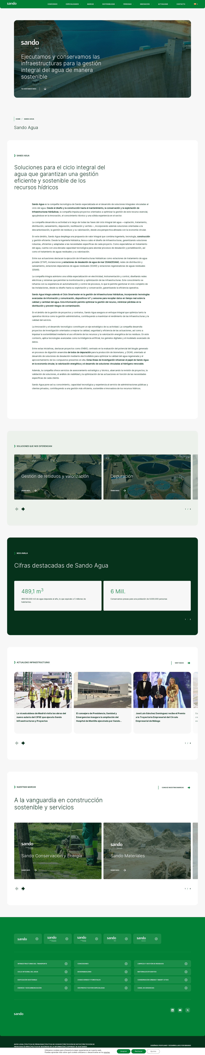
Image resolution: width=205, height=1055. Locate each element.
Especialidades (72, 4)
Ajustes (153, 1051)
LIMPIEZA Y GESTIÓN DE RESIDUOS (150, 964)
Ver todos (179, 663)
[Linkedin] (172, 1010)
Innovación (145, 4)
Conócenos (52, 4)
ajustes (107, 1052)
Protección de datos (72, 1044)
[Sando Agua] (117, 939)
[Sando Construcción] (58, 939)
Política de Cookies (53, 1044)
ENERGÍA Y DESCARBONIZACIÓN (30, 988)
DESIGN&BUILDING (84, 972)
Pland (164, 1045)
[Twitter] (187, 1010)
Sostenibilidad (108, 4)
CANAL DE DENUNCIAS (145, 988)
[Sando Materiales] (147, 939)
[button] (23, 509)
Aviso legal (19, 1044)
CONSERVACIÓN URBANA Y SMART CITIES (152, 980)
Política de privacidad (34, 1044)
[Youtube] (180, 1010)
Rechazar (138, 1051)
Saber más (25, 490)
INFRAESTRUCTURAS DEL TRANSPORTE (32, 964)
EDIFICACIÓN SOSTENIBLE (27, 980)
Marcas (90, 4)
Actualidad (163, 4)
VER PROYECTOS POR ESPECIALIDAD (91, 988)
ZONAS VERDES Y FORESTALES (88, 980)
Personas (127, 4)
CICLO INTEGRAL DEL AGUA (28, 972)
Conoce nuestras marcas (173, 787)
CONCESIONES (82, 964)
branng (188, 1045)
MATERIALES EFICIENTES (146, 972)
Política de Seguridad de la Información (48, 1047)
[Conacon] (88, 939)
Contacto (181, 4)
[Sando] (16, 3)
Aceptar (123, 1051)
